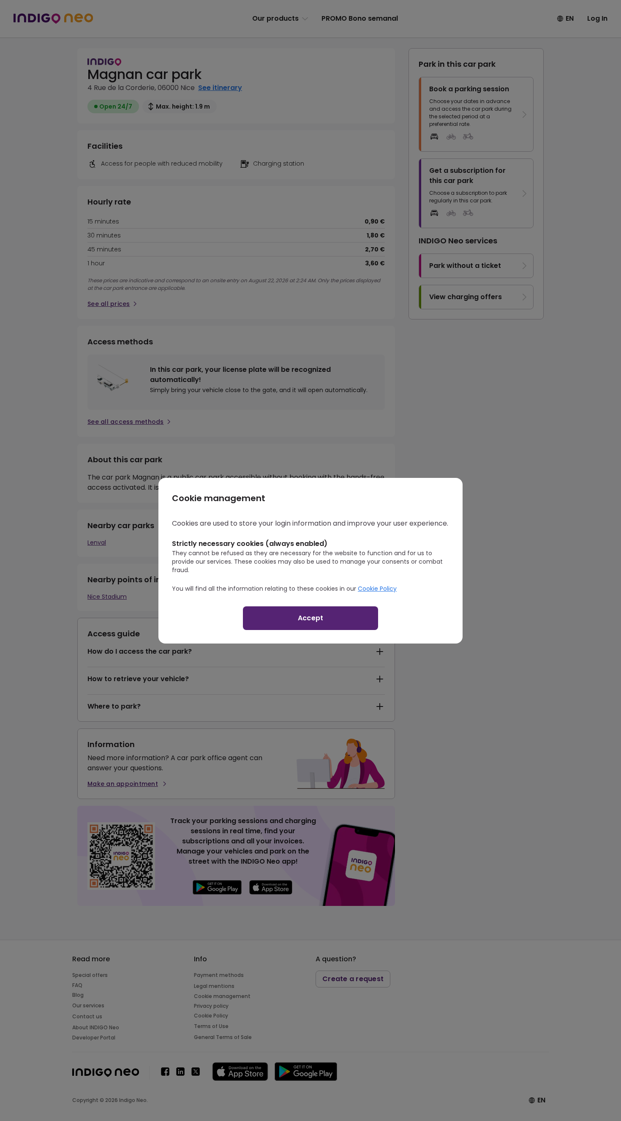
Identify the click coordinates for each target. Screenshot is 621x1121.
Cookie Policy (377, 588)
